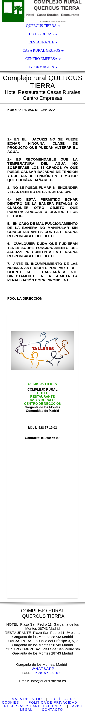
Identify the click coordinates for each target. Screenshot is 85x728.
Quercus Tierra (41, 26)
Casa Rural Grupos (41, 50)
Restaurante (41, 42)
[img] (42, 11)
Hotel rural (41, 34)
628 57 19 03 (48, 673)
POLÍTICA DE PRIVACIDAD (53, 702)
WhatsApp (43, 669)
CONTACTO (52, 709)
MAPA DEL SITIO (27, 699)
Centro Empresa (41, 59)
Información (41, 67)
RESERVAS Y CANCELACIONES (33, 706)
